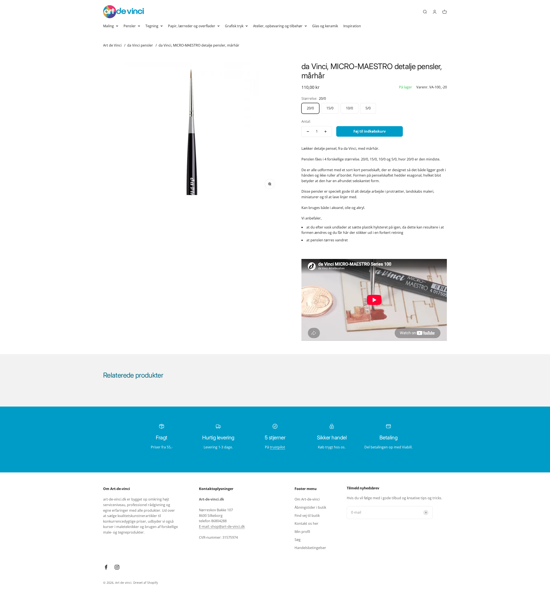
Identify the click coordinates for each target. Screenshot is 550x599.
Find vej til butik (307, 515)
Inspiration (352, 26)
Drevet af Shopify (145, 583)
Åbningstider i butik (310, 507)
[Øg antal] (325, 131)
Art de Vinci (112, 45)
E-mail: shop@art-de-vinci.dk (222, 526)
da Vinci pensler (140, 45)
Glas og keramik (325, 26)
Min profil (302, 531)
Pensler (130, 26)
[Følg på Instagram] (117, 567)
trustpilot (277, 447)
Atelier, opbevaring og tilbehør (277, 26)
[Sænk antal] (308, 131)
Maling (108, 26)
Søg (298, 539)
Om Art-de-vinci (307, 499)
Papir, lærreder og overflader (191, 26)
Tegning (151, 26)
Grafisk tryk (234, 26)
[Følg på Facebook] (106, 567)
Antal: (306, 121)
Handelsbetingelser (310, 547)
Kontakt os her (306, 523)
